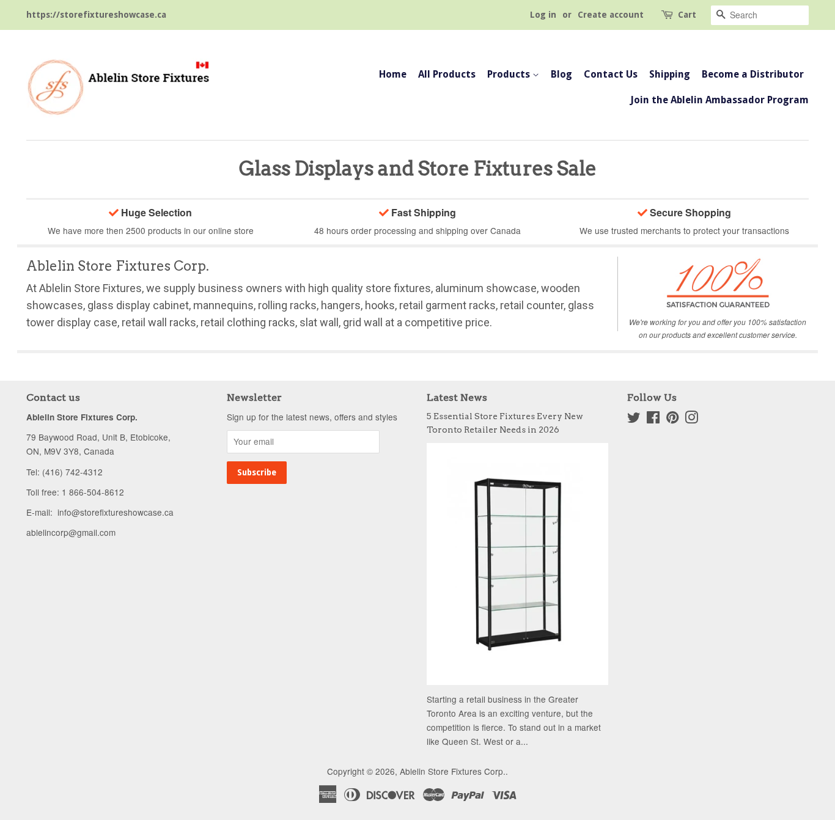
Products (509, 74)
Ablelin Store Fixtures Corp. (453, 771)
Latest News (457, 397)
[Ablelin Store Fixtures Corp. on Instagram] (691, 419)
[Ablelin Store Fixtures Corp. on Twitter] (634, 419)
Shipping (669, 74)
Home (392, 74)
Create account (611, 15)
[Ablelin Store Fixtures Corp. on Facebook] (653, 419)
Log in (543, 15)
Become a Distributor (753, 74)
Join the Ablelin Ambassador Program (719, 100)
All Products (447, 74)
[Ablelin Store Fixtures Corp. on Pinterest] (672, 419)
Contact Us (611, 74)
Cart (687, 15)
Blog (561, 74)
